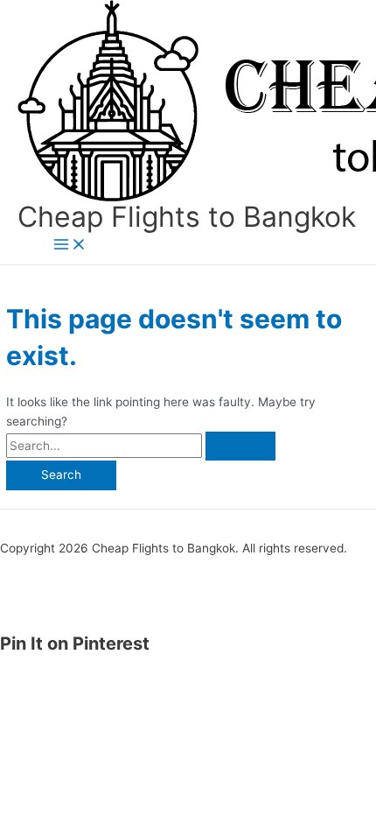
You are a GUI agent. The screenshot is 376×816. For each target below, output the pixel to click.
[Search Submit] (240, 446)
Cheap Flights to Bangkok (186, 217)
